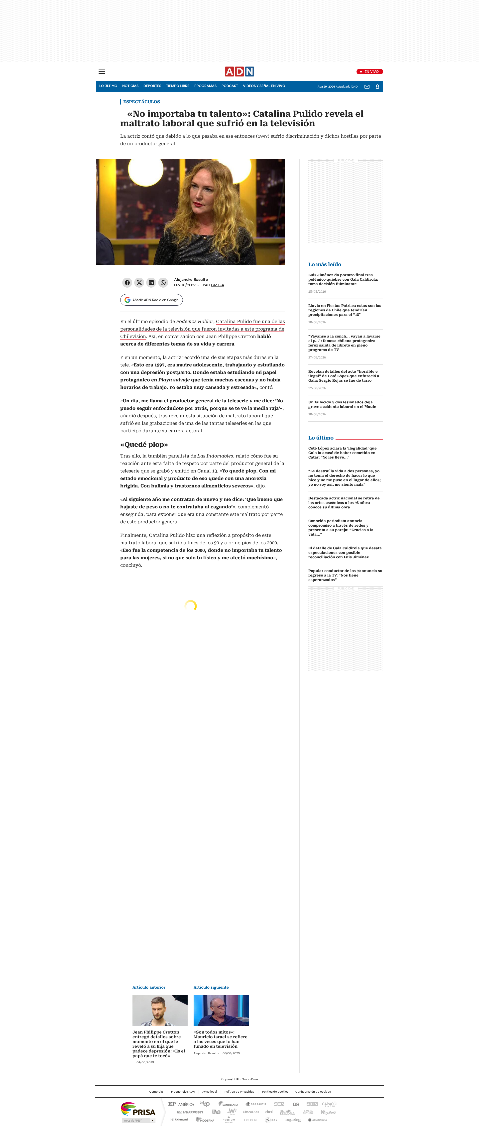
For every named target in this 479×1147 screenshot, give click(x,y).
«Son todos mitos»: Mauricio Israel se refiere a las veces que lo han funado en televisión (220, 1039)
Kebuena (328, 1111)
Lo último (108, 86)
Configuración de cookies (313, 1092)
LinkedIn (151, 283)
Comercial (156, 1092)
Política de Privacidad (239, 1092)
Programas (205, 86)
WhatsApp (163, 283)
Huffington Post (188, 1111)
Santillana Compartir (253, 1103)
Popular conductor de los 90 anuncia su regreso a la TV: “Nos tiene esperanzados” (345, 575)
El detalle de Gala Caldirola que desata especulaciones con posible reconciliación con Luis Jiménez (345, 552)
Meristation (316, 1118)
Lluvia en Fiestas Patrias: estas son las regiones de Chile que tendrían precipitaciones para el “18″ (344, 310)
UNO (214, 1111)
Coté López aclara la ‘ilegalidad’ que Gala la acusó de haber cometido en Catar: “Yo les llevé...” (342, 452)
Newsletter (367, 86)
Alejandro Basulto (191, 279)
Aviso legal (209, 1092)
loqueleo (292, 1118)
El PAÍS (180, 1103)
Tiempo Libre (177, 86)
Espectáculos (141, 101)
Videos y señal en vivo (264, 86)
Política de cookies (275, 1092)
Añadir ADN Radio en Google (155, 300)
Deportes (152, 86)
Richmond (179, 1118)
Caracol (329, 1103)
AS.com (295, 1103)
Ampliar (275, 169)
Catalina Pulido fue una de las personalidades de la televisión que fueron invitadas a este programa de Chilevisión (202, 329)
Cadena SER (277, 1103)
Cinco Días (249, 1111)
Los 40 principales (202, 1103)
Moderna (204, 1118)
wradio (229, 1111)
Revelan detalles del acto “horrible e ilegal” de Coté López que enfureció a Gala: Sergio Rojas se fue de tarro (343, 375)
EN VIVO (372, 71)
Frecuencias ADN (183, 1092)
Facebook (127, 283)
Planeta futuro (306, 1111)
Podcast (230, 86)
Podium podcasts (227, 1118)
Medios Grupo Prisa (138, 1121)
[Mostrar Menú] (102, 71)
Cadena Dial (267, 1111)
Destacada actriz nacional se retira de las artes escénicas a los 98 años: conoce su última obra (344, 502)
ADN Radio (239, 71)
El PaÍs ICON (249, 1118)
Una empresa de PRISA (138, 1108)
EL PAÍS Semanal (285, 1111)
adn (311, 1103)
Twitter (139, 283)
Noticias (130, 86)
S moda (270, 1118)
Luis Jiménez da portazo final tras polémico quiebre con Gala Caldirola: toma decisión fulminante (343, 279)
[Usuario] (377, 86)
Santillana (226, 1103)
